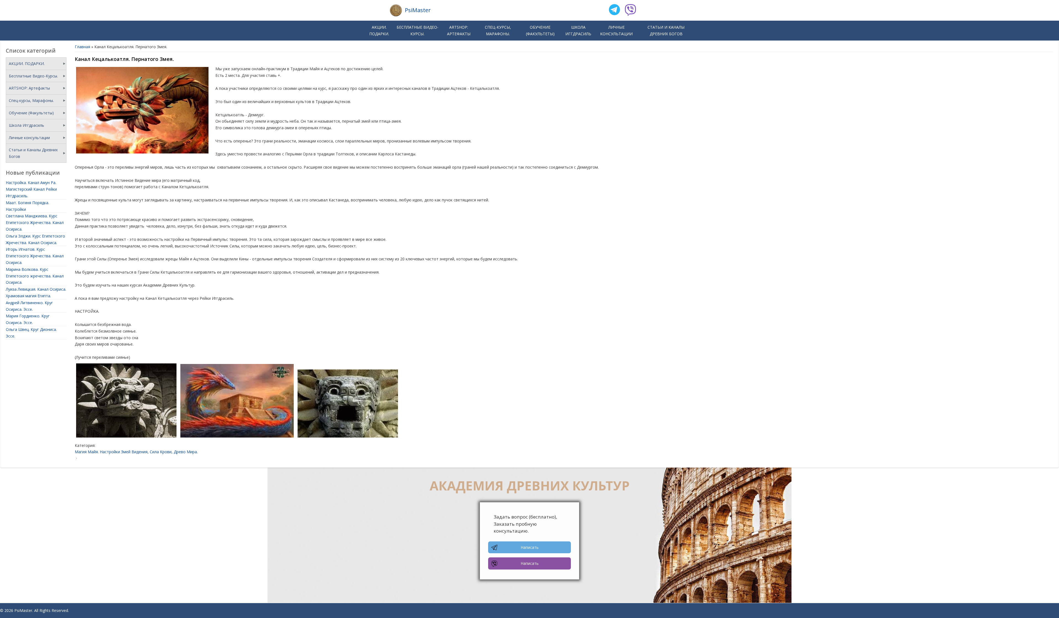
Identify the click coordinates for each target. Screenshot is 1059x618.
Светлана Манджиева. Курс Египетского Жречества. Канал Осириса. (35, 222)
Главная (82, 46)
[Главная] (395, 10)
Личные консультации (616, 30)
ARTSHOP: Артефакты (458, 30)
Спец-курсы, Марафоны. (498, 30)
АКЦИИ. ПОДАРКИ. (379, 30)
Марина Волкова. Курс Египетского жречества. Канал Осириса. (35, 276)
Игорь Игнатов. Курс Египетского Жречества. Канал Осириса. (35, 256)
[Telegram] (614, 11)
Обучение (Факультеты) (540, 30)
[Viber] (630, 11)
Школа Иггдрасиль (578, 30)
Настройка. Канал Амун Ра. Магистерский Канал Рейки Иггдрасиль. (31, 189)
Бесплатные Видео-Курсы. (417, 30)
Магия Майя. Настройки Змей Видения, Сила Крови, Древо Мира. (136, 451)
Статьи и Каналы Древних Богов (666, 30)
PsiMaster (418, 10)
